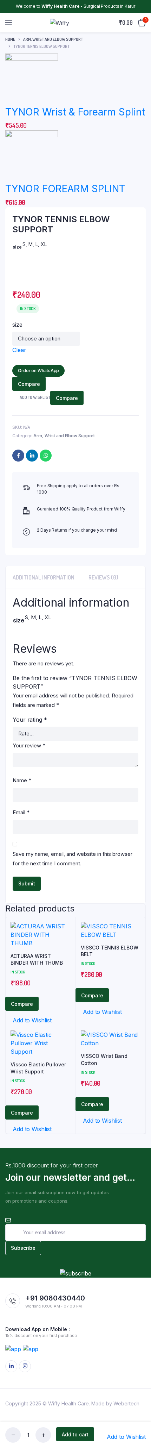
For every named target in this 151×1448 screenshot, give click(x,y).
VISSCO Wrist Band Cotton (104, 1059)
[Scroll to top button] (140, 1420)
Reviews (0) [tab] (103, 577)
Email (21, 812)
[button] (123, 1437)
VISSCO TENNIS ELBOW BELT (109, 951)
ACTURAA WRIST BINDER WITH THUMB (37, 959)
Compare (29, 384)
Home (10, 39)
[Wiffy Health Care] (66, 23)
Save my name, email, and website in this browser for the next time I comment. (72, 859)
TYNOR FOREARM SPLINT (65, 189)
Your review (29, 745)
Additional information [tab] (43, 577)
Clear (19, 349)
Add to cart (75, 1434)
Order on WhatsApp (38, 370)
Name (22, 780)
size (17, 324)
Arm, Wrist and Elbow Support (53, 39)
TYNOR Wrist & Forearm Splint (75, 112)
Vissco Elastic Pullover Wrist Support (38, 1067)
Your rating (30, 719)
